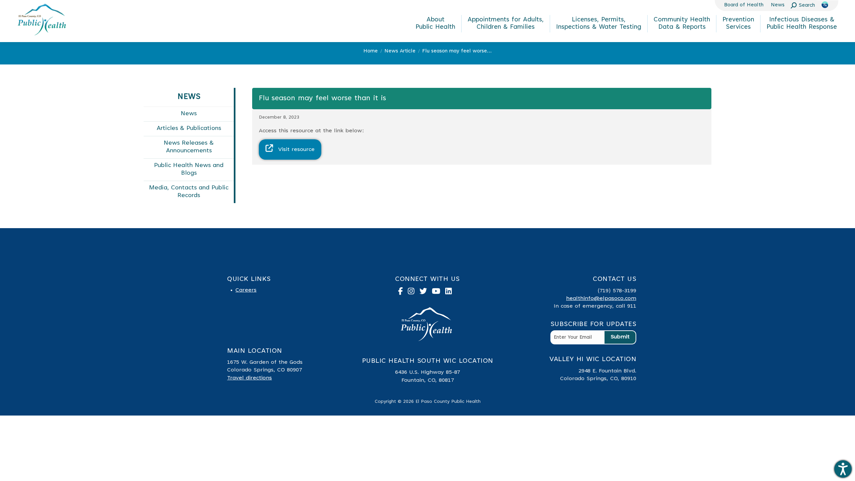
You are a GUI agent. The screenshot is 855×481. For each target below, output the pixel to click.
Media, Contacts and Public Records (188, 192)
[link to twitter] (425, 292)
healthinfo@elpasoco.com (601, 298)
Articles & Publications (189, 129)
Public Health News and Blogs (188, 169)
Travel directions (249, 378)
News (189, 114)
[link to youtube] (438, 292)
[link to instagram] (413, 292)
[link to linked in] (451, 292)
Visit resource (296, 149)
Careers (245, 290)
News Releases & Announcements (189, 147)
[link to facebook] (403, 292)
